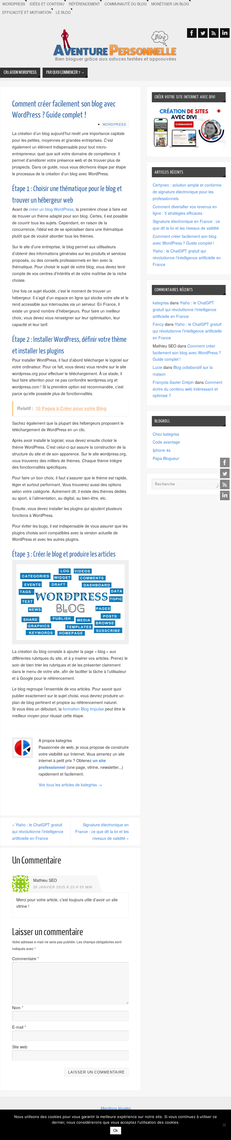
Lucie (157, 367)
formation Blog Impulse (83, 709)
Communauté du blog (126, 3)
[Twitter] (225, 473)
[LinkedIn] (225, 495)
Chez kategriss (166, 434)
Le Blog (63, 12)
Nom (17, 1007)
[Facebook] (225, 462)
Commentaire (25, 958)
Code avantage (166, 442)
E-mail (19, 1027)
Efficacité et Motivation (26, 12)
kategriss (161, 303)
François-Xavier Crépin (173, 382)
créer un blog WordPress (51, 209)
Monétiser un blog (170, 3)
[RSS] (225, 484)
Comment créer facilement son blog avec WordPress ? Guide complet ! (187, 352)
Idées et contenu (47, 3)
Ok (115, 1130)
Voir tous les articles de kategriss (70, 784)
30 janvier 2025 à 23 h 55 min (62, 886)
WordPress (13, 3)
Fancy (158, 324)
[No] (224, 1125)
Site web (19, 1047)
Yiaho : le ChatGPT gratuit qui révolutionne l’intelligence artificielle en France (37, 831)
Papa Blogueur (166, 458)
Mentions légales (116, 1108)
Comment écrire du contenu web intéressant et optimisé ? (187, 389)
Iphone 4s (161, 450)
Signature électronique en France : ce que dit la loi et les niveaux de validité (102, 831)
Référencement (84, 3)
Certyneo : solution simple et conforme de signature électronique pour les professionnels (187, 191)
